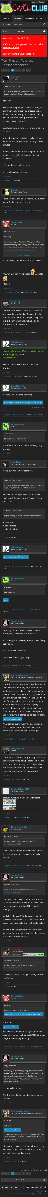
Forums (17, 18)
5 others (37, 210)
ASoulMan (27, 333)
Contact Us (33, 1187)
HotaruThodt (15, 210)
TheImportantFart (20, 827)
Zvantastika (17, 222)
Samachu (6, 610)
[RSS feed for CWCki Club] (45, 1187)
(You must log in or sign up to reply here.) (34, 1170)
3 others (33, 1047)
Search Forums (6, 24)
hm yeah (15, 76)
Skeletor (15, 190)
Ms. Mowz (22, 866)
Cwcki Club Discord (23, 53)
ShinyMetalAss (18, 342)
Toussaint (6, 210)
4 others (34, 415)
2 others (36, 566)
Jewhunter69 (15, 566)
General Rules (11, 47)
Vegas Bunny (17, 621)
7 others (28, 739)
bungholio (7, 866)
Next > (28, 70)
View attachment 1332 (12, 844)
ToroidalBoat (25, 210)
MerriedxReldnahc (20, 675)
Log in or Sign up (38, 2)
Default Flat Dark (11, 1187)
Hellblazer (14, 415)
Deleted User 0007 (17, 376)
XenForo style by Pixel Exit (31, 1194)
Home (6, 18)
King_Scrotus (17, 748)
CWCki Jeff (17, 292)
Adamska (27, 292)
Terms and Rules (41, 1192)
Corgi (13, 739)
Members (30, 18)
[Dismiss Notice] (44, 38)
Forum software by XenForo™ (11, 1194)
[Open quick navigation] (44, 31)
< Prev (4, 70)
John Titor (16, 462)
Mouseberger (8, 180)
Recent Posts (18, 24)
